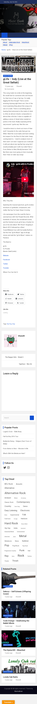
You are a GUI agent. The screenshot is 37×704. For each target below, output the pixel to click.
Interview (7, 536)
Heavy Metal (24, 524)
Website (6, 255)
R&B (29, 551)
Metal (23, 536)
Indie (15, 528)
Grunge (15, 518)
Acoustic (19, 484)
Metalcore (8, 541)
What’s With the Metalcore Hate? (14, 453)
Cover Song (17, 506)
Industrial (23, 528)
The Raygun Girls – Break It (14, 357)
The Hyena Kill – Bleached (14, 650)
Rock (21, 555)
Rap (13, 324)
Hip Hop (9, 324)
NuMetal (25, 541)
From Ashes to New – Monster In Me (15, 448)
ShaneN (19, 86)
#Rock (5, 42)
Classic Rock (9, 502)
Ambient (8, 498)
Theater (7, 561)
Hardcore (24, 519)
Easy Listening (11, 510)
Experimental (14, 515)
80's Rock (9, 484)
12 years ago (9, 86)
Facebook (6, 260)
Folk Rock (7, 518)
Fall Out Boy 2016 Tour (10, 436)
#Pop (10, 45)
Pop (7, 545)
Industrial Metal (9, 531)
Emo (6, 515)
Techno (29, 556)
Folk (24, 515)
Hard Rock (11, 523)
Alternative (9, 488)
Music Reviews (8, 76)
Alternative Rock (15, 493)
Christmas (23, 498)
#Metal (5, 45)
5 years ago (8, 597)
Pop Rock (25, 546)
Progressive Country (10, 551)
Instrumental (21, 531)
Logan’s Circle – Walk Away (12, 432)
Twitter (5, 264)
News (17, 541)
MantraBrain (18, 691)
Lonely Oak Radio (10, 677)
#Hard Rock (25, 42)
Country (8, 506)
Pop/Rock (15, 546)
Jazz (14, 536)
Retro (13, 556)
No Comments (9, 89)
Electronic (25, 510)
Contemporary (23, 502)
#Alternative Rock (14, 42)
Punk (21, 550)
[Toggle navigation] (10, 35)
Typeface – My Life (25, 364)
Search (32, 418)
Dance (25, 506)
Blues (16, 498)
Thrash (15, 561)
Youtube (6, 268)
